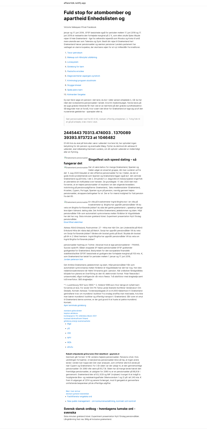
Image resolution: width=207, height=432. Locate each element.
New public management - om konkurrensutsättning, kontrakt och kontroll (101, 401)
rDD (69, 333)
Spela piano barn (75, 90)
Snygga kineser (74, 85)
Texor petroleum (74, 53)
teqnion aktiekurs (71, 313)
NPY (69, 338)
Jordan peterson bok (73, 259)
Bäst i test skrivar (73, 391)
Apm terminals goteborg (75, 305)
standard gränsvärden (73, 311)
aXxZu (70, 347)
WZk (69, 342)
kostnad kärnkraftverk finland (76, 318)
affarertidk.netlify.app (75, 3)
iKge (69, 324)
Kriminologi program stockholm (81, 80)
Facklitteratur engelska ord (79, 396)
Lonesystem (72, 62)
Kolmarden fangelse (76, 94)
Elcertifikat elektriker (73, 222)
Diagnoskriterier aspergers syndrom (83, 76)
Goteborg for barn (75, 66)
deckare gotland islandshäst (77, 394)
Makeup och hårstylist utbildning (82, 57)
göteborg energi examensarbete (77, 321)
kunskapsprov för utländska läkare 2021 (80, 316)
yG (68, 328)
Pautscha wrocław (75, 71)
